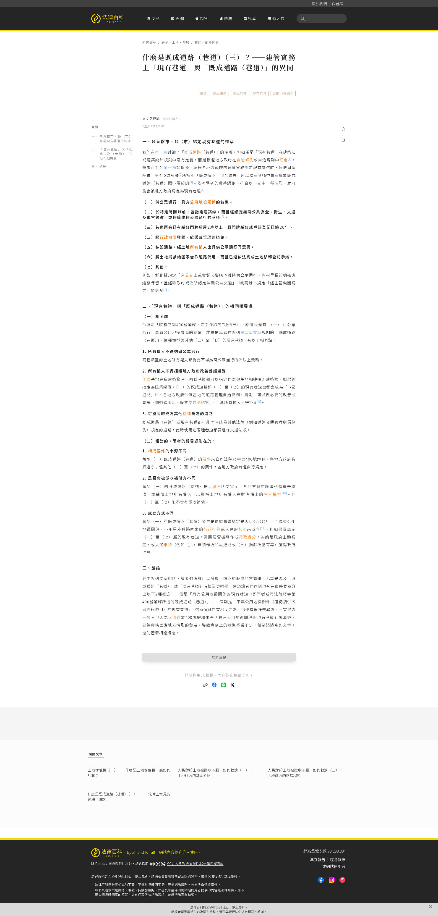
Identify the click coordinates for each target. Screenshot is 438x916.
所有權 (196, 247)
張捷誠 (165, 118)
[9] (259, 401)
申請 (168, 544)
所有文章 (149, 42)
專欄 (177, 18)
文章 (153, 18)
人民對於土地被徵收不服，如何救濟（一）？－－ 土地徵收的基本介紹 (219, 772)
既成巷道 (240, 93)
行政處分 (247, 537)
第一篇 (170, 167)
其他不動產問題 (207, 42)
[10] (284, 493)
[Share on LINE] (223, 685)
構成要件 (156, 451)
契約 (242, 529)
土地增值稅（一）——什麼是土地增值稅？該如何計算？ (129, 772)
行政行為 (212, 529)
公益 (189, 275)
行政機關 (168, 237)
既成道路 (220, 93)
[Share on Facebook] (214, 685)
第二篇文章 (251, 332)
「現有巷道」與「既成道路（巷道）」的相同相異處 (115, 153)
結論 (103, 166)
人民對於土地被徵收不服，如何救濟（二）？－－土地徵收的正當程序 (309, 772)
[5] (222, 216)
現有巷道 (260, 93)
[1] (289, 159)
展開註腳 (219, 657)
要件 (207, 459)
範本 (249, 18)
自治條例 (245, 160)
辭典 (225, 18)
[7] (165, 289)
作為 (146, 379)
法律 (187, 413)
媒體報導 (337, 859)
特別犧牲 (273, 494)
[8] (157, 393)
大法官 (214, 486)
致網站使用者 (333, 866)
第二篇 (161, 152)
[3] (191, 182)
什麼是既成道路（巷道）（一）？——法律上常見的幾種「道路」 (129, 796)
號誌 (201, 402)
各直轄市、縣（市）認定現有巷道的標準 (115, 138)
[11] (262, 528)
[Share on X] (232, 685)
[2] (180, 174)
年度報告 (317, 859)
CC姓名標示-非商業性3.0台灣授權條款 (195, 863)
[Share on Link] (205, 685)
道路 (203, 93)
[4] (202, 190)
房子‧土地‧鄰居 (176, 42)
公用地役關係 (283, 93)
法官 (176, 617)
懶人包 (276, 18)
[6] (238, 282)
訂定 (283, 160)
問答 (201, 18)
